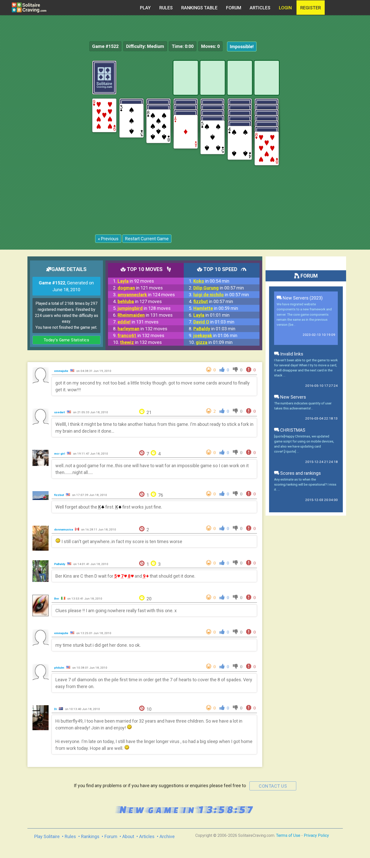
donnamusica (64, 529)
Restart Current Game (147, 238)
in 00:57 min (218, 287)
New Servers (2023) (302, 298)
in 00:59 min (215, 308)
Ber (57, 598)
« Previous (108, 238)
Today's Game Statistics (66, 340)
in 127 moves (140, 301)
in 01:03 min (213, 321)
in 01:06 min (215, 335)
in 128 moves (144, 308)
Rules (166, 7)
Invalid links (291, 354)
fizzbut (59, 495)
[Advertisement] (332, 136)
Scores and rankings (300, 473)
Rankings (90, 836)
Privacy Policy (316, 835)
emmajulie (61, 371)
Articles (260, 7)
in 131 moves (145, 315)
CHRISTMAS (292, 430)
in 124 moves (146, 294)
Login (285, 7)
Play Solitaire (47, 836)
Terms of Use (288, 835)
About (128, 836)
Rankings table (199, 7)
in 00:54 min (211, 281)
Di (56, 709)
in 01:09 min (214, 342)
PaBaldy (60, 564)
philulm (59, 667)
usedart (60, 412)
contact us (273, 786)
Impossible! (242, 46)
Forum (233, 7)
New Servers (292, 397)
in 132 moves (142, 328)
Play (145, 7)
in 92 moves (136, 281)
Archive (167, 836)
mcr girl (60, 453)
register (310, 7)
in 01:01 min (211, 315)
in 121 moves (140, 287)
